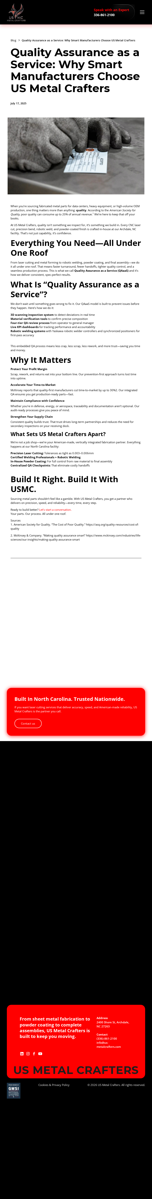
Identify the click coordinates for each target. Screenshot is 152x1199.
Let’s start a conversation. (55, 509)
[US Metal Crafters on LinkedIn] (22, 1053)
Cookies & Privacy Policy (54, 1085)
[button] (141, 12)
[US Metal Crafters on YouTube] (40, 1053)
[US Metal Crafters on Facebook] (34, 1053)
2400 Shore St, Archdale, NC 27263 (113, 1024)
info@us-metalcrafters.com (109, 1045)
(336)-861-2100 (107, 1038)
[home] (16, 12)
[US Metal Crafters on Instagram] (28, 1053)
